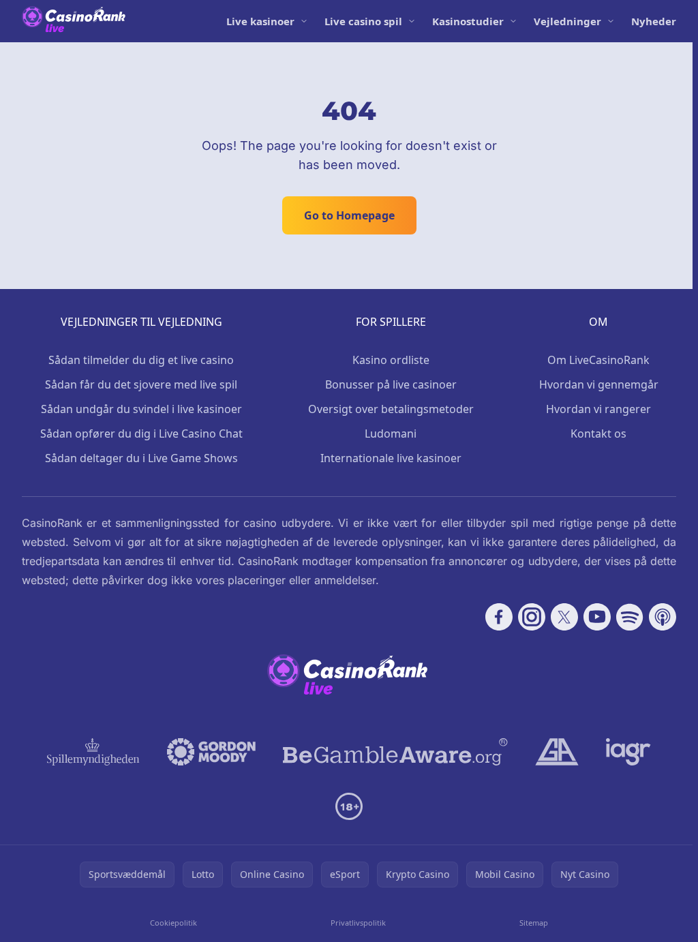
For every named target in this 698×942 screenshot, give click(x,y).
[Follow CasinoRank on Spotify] (629, 616)
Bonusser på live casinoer (391, 384)
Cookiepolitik (173, 922)
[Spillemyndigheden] (93, 751)
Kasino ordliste (390, 359)
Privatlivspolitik (358, 922)
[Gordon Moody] (211, 751)
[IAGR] (628, 751)
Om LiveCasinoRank (598, 359)
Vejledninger (567, 21)
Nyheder (653, 21)
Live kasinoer (260, 21)
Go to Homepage (349, 215)
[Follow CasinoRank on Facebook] (499, 616)
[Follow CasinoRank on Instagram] (531, 616)
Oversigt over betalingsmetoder (391, 408)
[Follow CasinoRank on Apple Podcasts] (662, 616)
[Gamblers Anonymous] (557, 751)
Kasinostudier (468, 21)
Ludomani (390, 433)
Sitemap (533, 922)
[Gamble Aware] (395, 751)
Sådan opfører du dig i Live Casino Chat (141, 433)
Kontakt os (598, 433)
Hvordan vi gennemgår (598, 384)
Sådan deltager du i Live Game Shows (141, 458)
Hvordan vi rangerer (598, 408)
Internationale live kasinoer (390, 458)
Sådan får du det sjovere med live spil (141, 384)
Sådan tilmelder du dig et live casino (141, 359)
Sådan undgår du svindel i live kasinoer (141, 408)
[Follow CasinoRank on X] (564, 616)
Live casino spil (363, 21)
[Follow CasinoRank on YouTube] (597, 616)
